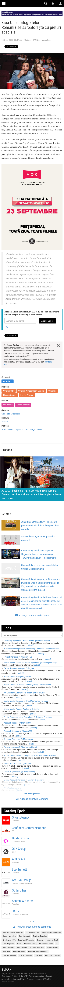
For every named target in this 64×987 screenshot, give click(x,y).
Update (27, 39)
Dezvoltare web (24, 936)
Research (38, 955)
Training (57, 955)
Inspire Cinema (26, 395)
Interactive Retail (52, 940)
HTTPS (25, 429)
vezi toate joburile (32, 793)
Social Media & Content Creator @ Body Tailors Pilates (27, 684)
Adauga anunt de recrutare (33, 799)
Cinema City (8, 390)
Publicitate (15, 820)
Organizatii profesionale (20, 914)
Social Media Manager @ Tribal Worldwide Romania (26, 700)
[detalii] (31, 645)
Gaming (40, 940)
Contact (48, 976)
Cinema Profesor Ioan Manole (31, 390)
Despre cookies (7, 981)
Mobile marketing (30, 943)
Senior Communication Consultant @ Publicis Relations (28, 717)
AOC (3, 429)
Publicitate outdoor (9, 955)
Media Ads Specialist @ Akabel (17, 763)
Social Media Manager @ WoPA (17, 676)
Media (39, 429)
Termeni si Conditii (43, 978)
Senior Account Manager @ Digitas (19, 668)
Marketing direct (8, 943)
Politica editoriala (22, 973)
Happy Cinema (9, 395)
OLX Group (19, 849)
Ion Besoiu (8, 404)
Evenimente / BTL (9, 940)
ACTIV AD (18, 859)
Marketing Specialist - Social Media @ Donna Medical (27, 640)
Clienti (14, 852)
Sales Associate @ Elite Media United (20, 747)
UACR (15, 911)
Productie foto (22, 947)
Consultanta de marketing (51, 932)
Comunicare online (18, 841)
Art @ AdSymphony (12, 787)
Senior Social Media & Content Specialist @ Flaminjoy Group (30, 662)
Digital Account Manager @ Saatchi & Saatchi (24, 779)
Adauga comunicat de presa (33, 615)
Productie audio (8, 947)
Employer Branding (40, 936)
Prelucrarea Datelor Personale (22, 978)
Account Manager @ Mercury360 (18, 730)
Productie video (52, 947)
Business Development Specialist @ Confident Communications (31, 648)
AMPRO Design (21, 880)
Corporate (5, 413)
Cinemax (52, 390)
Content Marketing (9, 936)
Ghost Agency (20, 817)
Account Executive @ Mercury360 (18, 739)
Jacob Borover (23, 404)
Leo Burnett (19, 869)
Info (6, 327)
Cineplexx (7, 381)
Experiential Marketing (26, 940)
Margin (32, 429)
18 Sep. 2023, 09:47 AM (11, 39)
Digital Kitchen (21, 838)
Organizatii (15, 413)
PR (13, 831)
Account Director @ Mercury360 (17, 722)
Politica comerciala (36, 976)
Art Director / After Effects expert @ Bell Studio (24, 692)
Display (18, 429)
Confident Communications (29, 828)
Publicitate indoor (19, 951)
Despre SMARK (7, 973)
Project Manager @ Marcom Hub (18, 656)
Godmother (19, 890)
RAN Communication (41, 39)
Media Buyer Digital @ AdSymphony (19, 771)
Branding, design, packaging (22, 883)
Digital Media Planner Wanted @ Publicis (21, 708)
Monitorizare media (46, 943)
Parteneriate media (38, 973)
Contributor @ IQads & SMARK (14, 976)
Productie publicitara (36, 947)
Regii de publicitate (25, 955)
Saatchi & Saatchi (23, 901)
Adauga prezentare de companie (33, 926)
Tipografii (48, 955)
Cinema (10, 429)
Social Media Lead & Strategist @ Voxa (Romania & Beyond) (30, 755)
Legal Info (5, 978)
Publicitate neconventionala (37, 951)
